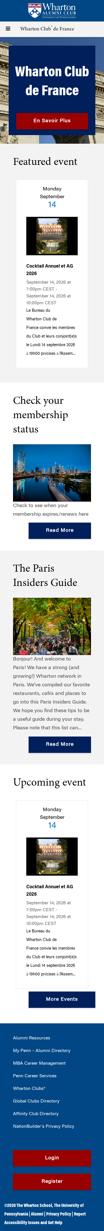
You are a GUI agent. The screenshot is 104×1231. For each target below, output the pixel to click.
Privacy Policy (58, 1214)
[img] (52, 90)
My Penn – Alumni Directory (41, 1051)
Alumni (37, 1214)
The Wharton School (34, 1205)
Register (52, 1181)
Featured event (45, 162)
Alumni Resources (31, 1038)
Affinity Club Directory (36, 1114)
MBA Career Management (39, 1063)
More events (62, 999)
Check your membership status (40, 415)
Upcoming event (49, 783)
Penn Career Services (35, 1076)
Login (52, 1158)
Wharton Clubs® (29, 1088)
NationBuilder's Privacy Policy (43, 1126)
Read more (60, 530)
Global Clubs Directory (36, 1101)
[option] (52, 90)
